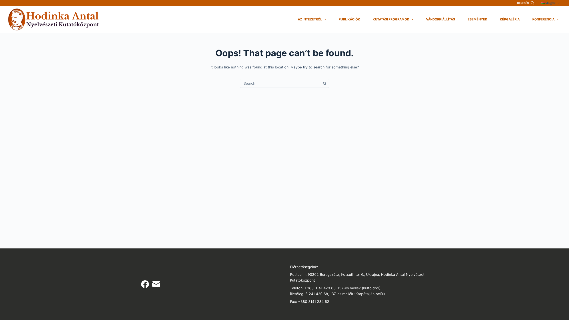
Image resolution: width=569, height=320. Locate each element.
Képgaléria (510, 19)
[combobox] (280, 83)
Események (477, 19)
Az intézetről (310, 19)
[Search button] (324, 83)
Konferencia (543, 19)
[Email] (156, 284)
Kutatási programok (391, 19)
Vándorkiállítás (440, 19)
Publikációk (349, 19)
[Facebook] (145, 284)
